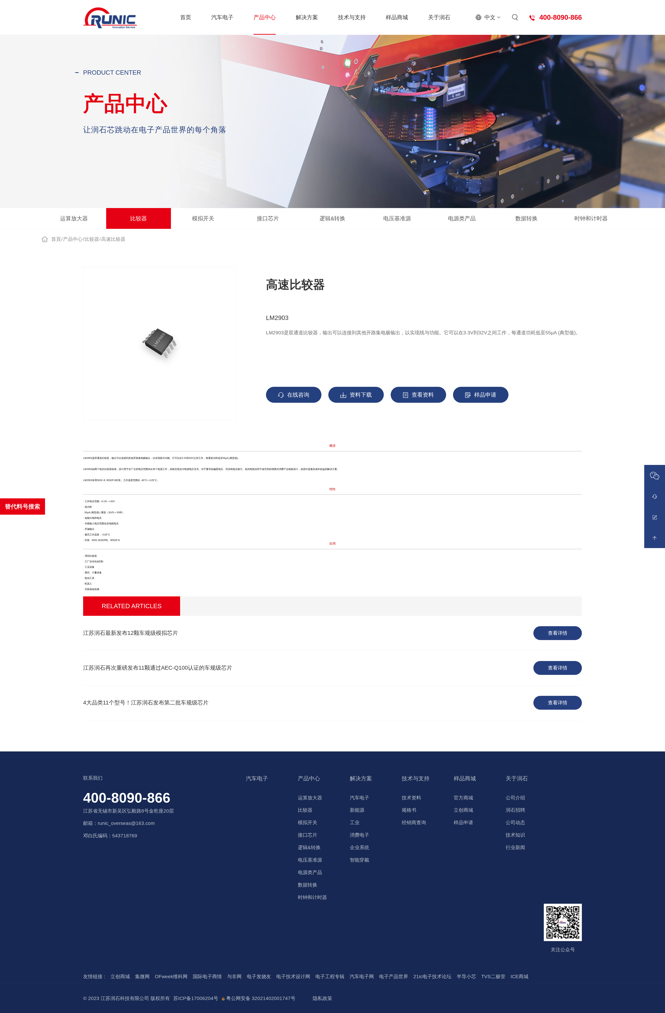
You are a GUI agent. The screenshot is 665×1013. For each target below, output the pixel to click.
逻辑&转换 (332, 218)
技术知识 (515, 835)
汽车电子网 (362, 976)
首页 (185, 17)
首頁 (56, 239)
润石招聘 (515, 810)
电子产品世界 (393, 976)
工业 (355, 822)
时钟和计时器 (591, 218)
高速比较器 (113, 239)
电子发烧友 (259, 976)
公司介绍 (515, 797)
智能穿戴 (359, 860)
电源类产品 (462, 218)
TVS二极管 (493, 976)
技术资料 (411, 797)
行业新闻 (515, 847)
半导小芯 (466, 976)
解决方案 (307, 17)
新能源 (357, 810)
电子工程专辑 (329, 976)
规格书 (409, 810)
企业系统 (359, 847)
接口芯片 (268, 218)
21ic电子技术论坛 (432, 976)
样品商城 (397, 17)
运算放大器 (74, 218)
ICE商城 (519, 976)
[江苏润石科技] (110, 17)
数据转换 (526, 218)
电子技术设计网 (293, 976)
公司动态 (515, 822)
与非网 (234, 976)
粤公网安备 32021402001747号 (260, 998)
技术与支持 (352, 17)
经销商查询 (414, 822)
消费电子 (359, 835)
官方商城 (463, 797)
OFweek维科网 (171, 976)
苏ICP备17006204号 (195, 998)
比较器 (138, 218)
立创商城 (463, 810)
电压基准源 (397, 218)
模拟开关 (203, 218)
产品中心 (265, 17)
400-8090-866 (126, 797)
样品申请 (463, 822)
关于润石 (439, 17)
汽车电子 (222, 17)
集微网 (142, 976)
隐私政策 (322, 998)
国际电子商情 (207, 976)
